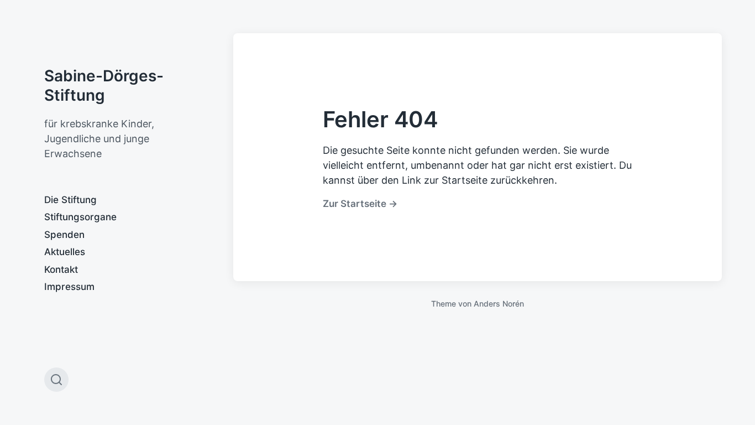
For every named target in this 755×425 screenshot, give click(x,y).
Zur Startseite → (360, 203)
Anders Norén (499, 303)
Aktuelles (64, 251)
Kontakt (61, 269)
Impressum (69, 286)
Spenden (64, 234)
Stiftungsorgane (80, 216)
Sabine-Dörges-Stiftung (104, 85)
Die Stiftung (70, 199)
